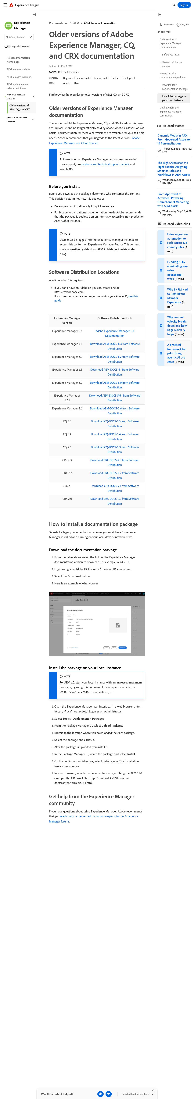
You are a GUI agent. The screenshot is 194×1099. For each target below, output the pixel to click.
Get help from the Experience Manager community (170, 111)
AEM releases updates (18, 69)
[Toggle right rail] (159, 15)
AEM (76, 23)
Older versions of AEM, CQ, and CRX (19, 107)
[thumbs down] (109, 1094)
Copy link (184, 24)
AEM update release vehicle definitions (17, 86)
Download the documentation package (175, 87)
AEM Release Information (100, 23)
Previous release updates (16, 96)
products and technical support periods (105, 164)
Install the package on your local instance (174, 98)
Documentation (58, 23)
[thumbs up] (100, 1094)
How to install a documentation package (172, 75)
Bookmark (169, 24)
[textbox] (19, 37)
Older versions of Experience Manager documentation (170, 43)
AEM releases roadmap (19, 77)
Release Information (68, 72)
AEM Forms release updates (17, 119)
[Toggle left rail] (34, 15)
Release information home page (18, 59)
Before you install (171, 54)
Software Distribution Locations (171, 64)
